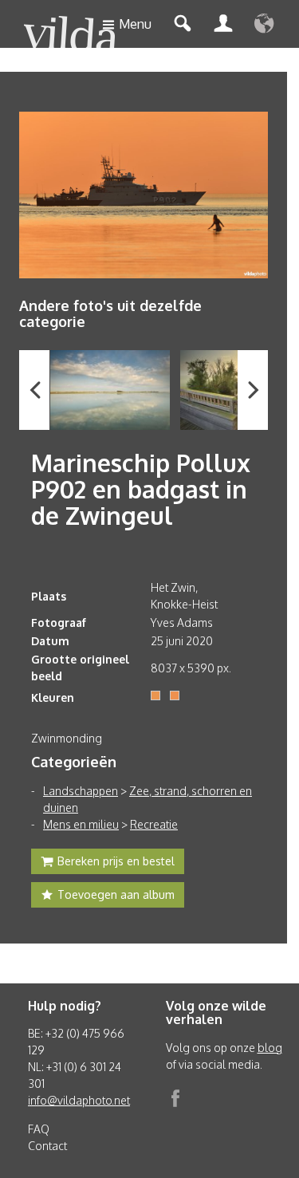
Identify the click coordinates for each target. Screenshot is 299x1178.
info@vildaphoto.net (79, 1100)
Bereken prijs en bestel (116, 861)
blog (270, 1047)
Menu (135, 24)
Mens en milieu (81, 824)
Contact (47, 1145)
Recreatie (154, 824)
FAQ (38, 1129)
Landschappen (80, 791)
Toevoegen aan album (116, 894)
